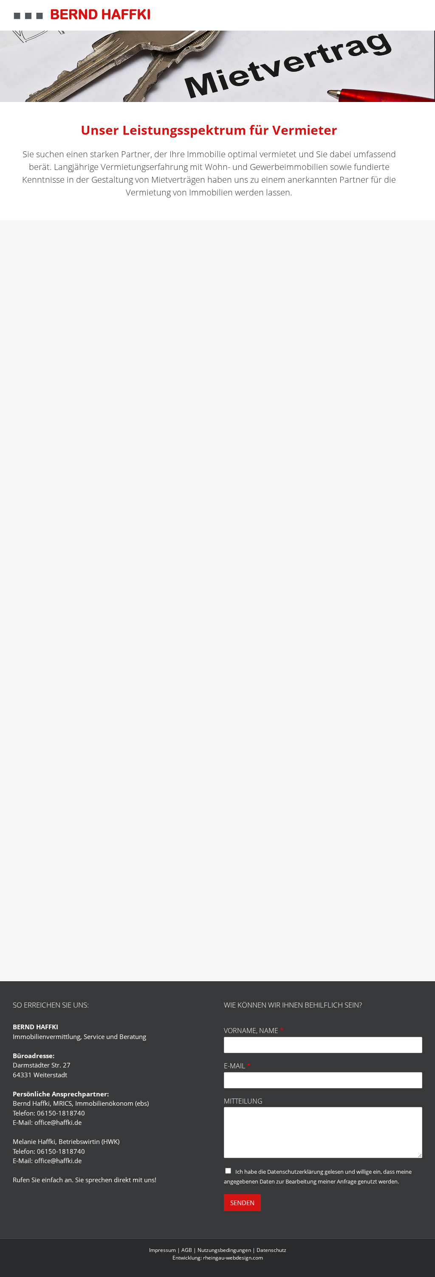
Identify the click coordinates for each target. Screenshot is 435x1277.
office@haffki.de (58, 1122)
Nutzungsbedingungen (224, 1250)
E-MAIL (237, 1066)
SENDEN (242, 1202)
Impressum (162, 1250)
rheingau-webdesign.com (233, 1257)
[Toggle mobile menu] (417, 13)
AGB (186, 1250)
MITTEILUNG (243, 1101)
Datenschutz (271, 1250)
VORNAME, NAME (254, 1030)
